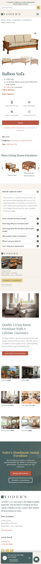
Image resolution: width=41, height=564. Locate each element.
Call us (8, 87)
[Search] (38, 8)
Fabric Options (8, 90)
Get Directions (7, 530)
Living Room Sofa (11, 144)
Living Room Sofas (26, 140)
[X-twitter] (7, 551)
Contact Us (5, 541)
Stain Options (8, 94)
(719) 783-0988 (7, 544)
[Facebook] (2, 551)
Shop (9, 20)
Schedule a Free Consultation (14, 128)
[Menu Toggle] (37, 14)
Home (3, 20)
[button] (35, 33)
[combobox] (18, 8)
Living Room (16, 20)
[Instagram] (11, 551)
